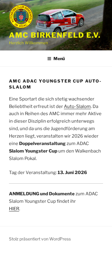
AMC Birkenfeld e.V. (54, 35)
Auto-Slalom (77, 106)
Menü (59, 58)
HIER (14, 208)
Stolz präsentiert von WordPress (40, 238)
